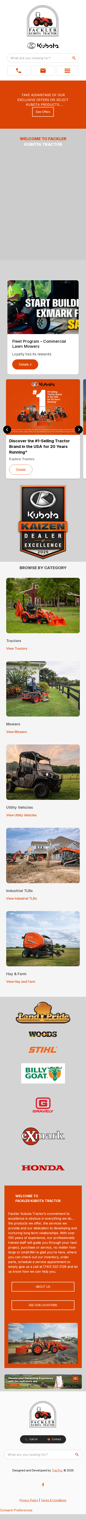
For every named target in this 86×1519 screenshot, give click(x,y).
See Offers (43, 111)
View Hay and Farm (20, 982)
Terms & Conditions (53, 1500)
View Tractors (16, 648)
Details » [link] (25, 364)
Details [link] (21, 470)
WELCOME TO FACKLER (43, 138)
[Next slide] (79, 430)
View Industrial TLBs (21, 898)
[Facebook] (43, 1484)
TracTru (57, 1470)
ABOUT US (43, 1286)
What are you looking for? (30, 58)
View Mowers (16, 732)
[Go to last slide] (7, 430)
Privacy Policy (29, 1500)
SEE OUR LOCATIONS (43, 1305)
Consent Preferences (16, 1510)
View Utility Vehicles (21, 815)
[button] (18, 71)
